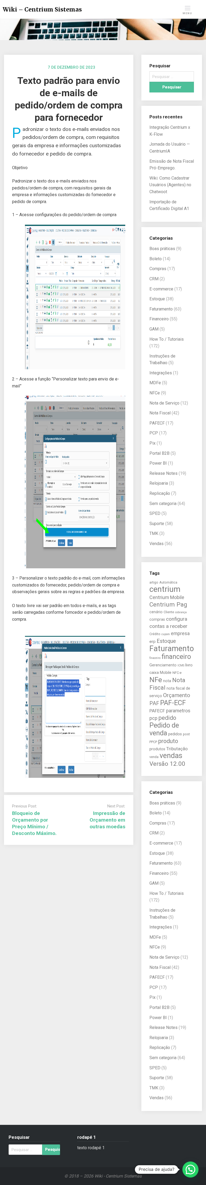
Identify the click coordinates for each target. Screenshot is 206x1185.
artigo (153, 582)
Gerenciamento (162, 665)
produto (168, 741)
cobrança (181, 612)
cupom (165, 634)
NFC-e (177, 673)
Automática (168, 582)
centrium (165, 589)
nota (167, 681)
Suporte (156, 523)
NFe (155, 679)
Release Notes (163, 473)
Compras (157, 268)
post (186, 734)
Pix (152, 443)
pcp (153, 718)
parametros (178, 710)
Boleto (155, 258)
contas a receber (168, 626)
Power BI (158, 463)
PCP (153, 433)
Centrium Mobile (166, 597)
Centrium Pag (168, 604)
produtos (157, 749)
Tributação (177, 748)
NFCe (154, 392)
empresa (180, 633)
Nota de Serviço (164, 403)
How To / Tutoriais (166, 339)
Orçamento (176, 695)
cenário (156, 612)
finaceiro (154, 658)
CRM (154, 278)
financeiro (176, 657)
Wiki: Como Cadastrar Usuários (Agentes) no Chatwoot (170, 185)
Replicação (159, 493)
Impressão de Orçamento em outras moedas (107, 820)
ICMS (181, 665)
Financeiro (159, 318)
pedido (167, 717)
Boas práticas (162, 248)
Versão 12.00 (167, 763)
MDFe (155, 382)
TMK (153, 533)
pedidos (175, 734)
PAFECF (157, 423)
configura (176, 619)
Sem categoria (162, 503)
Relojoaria (158, 483)
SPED (154, 513)
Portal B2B (159, 453)
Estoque (157, 298)
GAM (154, 329)
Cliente (169, 612)
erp (152, 641)
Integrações (160, 372)
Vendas (156, 543)
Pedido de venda (164, 729)
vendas (171, 755)
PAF (154, 703)
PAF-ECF (173, 703)
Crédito (154, 634)
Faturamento (161, 309)
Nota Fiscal (160, 412)
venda (154, 757)
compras (157, 619)
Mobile (165, 672)
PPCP (153, 742)
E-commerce (161, 289)
